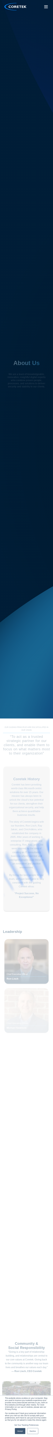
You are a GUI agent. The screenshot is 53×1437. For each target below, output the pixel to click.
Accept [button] (20, 1431)
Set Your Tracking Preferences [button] (26, 1425)
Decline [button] (33, 1431)
